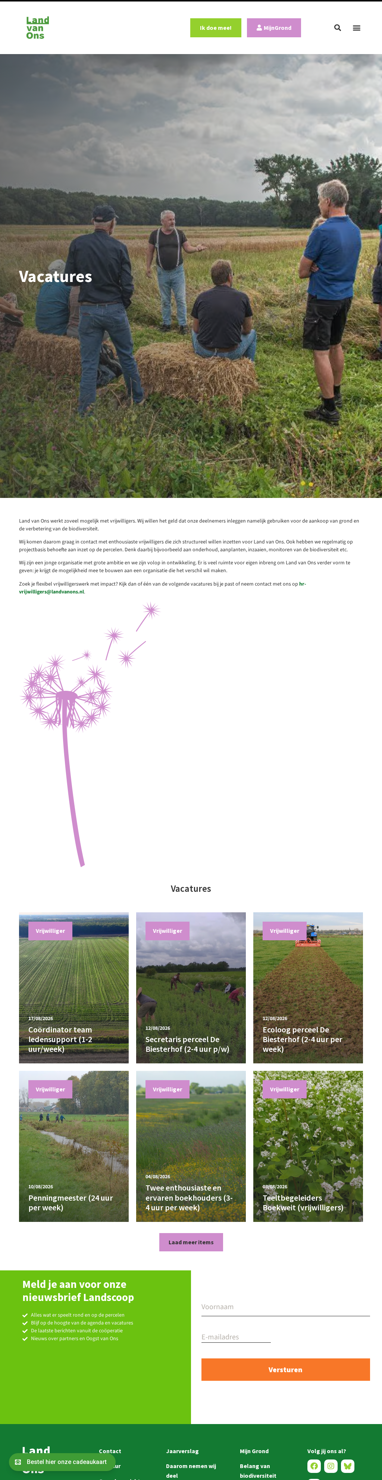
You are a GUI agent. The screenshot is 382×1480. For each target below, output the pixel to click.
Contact (110, 1451)
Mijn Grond (254, 1451)
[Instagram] (331, 1466)
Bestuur (109, 1466)
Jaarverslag (182, 1451)
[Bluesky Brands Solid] (347, 1466)
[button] (337, 27)
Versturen (286, 1369)
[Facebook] (314, 1466)
